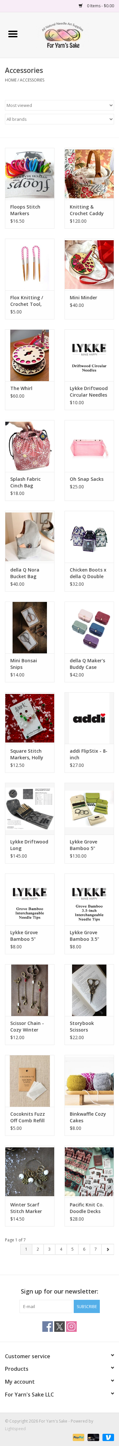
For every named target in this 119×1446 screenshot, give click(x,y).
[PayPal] (77, 1437)
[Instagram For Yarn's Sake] (71, 1326)
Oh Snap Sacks (86, 479)
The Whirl (21, 388)
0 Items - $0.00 (100, 6)
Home (11, 80)
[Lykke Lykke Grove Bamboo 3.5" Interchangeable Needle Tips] (89, 899)
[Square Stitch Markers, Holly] (30, 718)
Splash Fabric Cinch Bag (25, 482)
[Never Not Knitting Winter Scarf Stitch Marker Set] (30, 1172)
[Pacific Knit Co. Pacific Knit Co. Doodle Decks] (89, 1172)
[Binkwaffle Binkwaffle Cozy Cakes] (89, 1081)
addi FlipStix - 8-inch (88, 754)
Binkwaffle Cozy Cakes (88, 1117)
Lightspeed (15, 1428)
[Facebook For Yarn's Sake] (47, 1326)
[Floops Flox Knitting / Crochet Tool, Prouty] (30, 264)
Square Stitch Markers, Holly (26, 754)
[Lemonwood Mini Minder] (89, 264)
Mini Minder (83, 297)
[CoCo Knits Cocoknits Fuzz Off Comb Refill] (30, 1081)
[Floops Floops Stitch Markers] (30, 174)
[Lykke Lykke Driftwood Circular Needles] (89, 355)
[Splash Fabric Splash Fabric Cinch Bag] (30, 446)
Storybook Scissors (82, 1026)
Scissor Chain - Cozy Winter (27, 1026)
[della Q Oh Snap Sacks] (89, 446)
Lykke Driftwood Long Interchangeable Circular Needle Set (29, 845)
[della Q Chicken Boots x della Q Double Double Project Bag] (89, 537)
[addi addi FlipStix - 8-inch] (89, 718)
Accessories (32, 80)
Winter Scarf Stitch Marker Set (26, 1208)
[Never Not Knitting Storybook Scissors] (89, 990)
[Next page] (107, 1249)
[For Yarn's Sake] (72, 34)
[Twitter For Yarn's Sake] (59, 1326)
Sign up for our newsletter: (59, 1291)
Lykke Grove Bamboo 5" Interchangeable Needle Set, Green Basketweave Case (89, 845)
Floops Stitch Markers (25, 210)
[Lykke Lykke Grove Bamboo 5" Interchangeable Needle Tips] (30, 899)
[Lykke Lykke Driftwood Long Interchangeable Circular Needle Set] (30, 809)
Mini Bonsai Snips (23, 663)
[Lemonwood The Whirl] (30, 355)
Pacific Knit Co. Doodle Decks (87, 1207)
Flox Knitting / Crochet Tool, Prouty (26, 301)
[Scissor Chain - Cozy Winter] (30, 990)
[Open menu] (13, 33)
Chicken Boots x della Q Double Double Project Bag (88, 573)
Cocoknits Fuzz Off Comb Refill (27, 1117)
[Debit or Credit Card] (92, 1437)
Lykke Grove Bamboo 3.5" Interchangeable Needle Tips (89, 935)
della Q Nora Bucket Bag (24, 573)
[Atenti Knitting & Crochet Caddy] (89, 174)
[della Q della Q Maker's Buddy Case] (89, 627)
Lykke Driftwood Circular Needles (89, 391)
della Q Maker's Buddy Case (87, 663)
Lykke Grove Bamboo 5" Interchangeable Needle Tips (29, 935)
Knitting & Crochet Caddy (87, 210)
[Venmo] (107, 1437)
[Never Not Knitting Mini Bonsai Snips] (30, 627)
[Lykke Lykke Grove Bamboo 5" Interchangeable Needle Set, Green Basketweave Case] (89, 809)
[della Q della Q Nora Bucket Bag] (30, 537)
